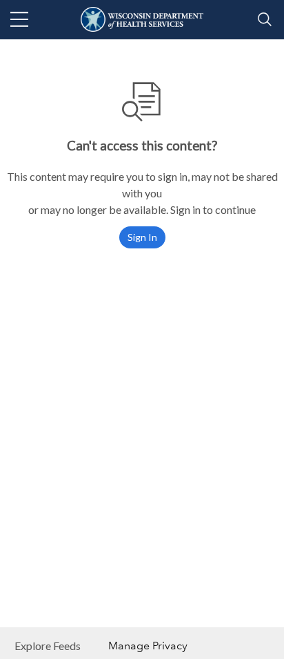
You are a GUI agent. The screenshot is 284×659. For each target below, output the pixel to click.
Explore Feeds (47, 645)
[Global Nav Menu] (19, 19)
